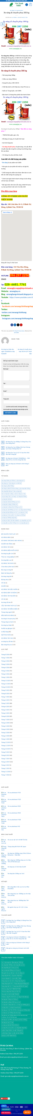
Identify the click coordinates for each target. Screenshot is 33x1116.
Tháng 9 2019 (5, 752)
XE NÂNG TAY (5, 547)
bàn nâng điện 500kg (25, 488)
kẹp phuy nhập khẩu (17, 975)
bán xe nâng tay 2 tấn (20, 493)
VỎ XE (3, 599)
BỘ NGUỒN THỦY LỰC (8, 534)
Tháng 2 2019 (5, 765)
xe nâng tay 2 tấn (23, 512)
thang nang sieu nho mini (8, 980)
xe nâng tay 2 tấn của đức (8, 515)
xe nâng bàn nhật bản (7, 499)
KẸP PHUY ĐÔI (6, 635)
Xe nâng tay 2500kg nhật (24, 1010)
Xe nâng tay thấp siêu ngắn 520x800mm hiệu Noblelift (8, 351)
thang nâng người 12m (7, 983)
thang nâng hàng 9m (20, 980)
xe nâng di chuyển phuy (15, 1007)
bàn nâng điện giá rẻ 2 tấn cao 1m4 (10, 967)
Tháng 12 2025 (5, 680)
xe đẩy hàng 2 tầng (6, 1033)
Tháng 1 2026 (5, 677)
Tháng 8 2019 (5, 755)
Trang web (6, 399)
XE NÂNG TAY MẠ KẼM (8, 596)
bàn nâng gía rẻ (20, 480)
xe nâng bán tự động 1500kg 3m (9, 504)
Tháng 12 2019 (5, 742)
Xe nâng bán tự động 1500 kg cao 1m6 (11, 1002)
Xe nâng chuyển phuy (8, 146)
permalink (16, 332)
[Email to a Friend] (18, 324)
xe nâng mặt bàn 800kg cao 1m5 (9, 512)
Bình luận (6, 369)
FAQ (17, 1111)
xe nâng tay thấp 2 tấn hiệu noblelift (10, 520)
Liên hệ (29, 1109)
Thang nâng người (6, 612)
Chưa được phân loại (7, 566)
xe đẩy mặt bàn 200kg (17, 1033)
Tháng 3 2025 (5, 710)
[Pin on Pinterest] (21, 324)
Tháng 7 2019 (5, 758)
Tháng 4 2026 (5, 667)
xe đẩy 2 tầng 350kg (7, 1030)
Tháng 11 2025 (5, 683)
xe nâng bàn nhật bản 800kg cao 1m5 (11, 501)
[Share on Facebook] (11, 324)
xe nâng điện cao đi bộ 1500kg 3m (10, 523)
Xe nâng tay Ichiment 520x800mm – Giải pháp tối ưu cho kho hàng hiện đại (18, 459)
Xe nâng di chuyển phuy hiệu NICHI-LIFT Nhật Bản (25, 351)
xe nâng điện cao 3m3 (25, 520)
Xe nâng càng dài (6, 576)
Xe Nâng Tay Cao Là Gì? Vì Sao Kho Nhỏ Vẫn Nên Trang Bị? (17, 453)
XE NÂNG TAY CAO (7, 638)
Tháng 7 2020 (5, 719)
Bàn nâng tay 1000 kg (17, 962)
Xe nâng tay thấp (6, 625)
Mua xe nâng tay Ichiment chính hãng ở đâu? (17, 464)
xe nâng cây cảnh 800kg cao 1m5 (10, 509)
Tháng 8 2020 (5, 716)
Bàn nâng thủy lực (6, 644)
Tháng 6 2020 (5, 723)
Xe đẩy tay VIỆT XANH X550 (9, 1035)
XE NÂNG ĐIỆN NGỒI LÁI (9, 550)
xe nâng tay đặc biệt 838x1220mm (10, 1025)
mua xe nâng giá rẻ (6, 978)
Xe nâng (5, 162)
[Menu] (2, 5)
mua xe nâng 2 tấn (6, 496)
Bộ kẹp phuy (5, 579)
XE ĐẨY (3, 586)
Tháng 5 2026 (5, 664)
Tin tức (24, 1109)
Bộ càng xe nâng (6, 570)
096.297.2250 (18, 1054)
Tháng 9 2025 (5, 690)
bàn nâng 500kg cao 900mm (8, 480)
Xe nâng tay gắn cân (7, 553)
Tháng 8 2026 (5, 654)
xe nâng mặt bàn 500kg (24, 509)
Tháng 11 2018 (5, 771)
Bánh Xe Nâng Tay (6, 573)
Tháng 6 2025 (5, 700)
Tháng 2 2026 (5, 674)
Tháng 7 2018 (5, 775)
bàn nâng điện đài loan (7, 491)
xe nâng (14, 496)
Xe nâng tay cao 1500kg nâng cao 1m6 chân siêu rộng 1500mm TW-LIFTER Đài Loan (14, 1016)
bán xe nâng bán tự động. (8, 493)
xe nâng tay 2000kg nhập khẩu (9, 517)
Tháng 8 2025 (5, 693)
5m (2, 962)
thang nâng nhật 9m (6, 986)
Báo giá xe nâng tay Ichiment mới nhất (17, 948)
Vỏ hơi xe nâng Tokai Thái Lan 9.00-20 (11, 991)
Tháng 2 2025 (5, 713)
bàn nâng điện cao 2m (19, 965)
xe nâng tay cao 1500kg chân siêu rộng (11, 1012)
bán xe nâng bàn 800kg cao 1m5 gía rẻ (11, 970)
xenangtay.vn (15, 291)
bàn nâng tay (5, 483)
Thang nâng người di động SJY (21, 983)
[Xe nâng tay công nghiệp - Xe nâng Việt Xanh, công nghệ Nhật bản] (16, 4)
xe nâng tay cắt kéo (7, 641)
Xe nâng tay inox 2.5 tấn (7, 1022)
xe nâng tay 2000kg (20, 515)
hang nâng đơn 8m (6, 975)
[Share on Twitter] (15, 324)
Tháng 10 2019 (5, 749)
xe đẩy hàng (4, 631)
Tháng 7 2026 (5, 657)
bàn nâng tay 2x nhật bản (15, 483)
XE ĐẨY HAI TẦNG (6, 544)
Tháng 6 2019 (5, 762)
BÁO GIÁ (27, 1112)
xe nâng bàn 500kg (21, 496)
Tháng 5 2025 (5, 703)
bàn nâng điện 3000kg (7, 965)
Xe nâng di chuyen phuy (16, 10)
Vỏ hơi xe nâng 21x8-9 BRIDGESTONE (11, 988)
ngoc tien (24, 17)
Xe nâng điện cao (6, 560)
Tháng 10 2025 (5, 687)
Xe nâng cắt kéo (6, 602)
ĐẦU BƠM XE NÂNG (7, 615)
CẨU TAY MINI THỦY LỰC (9, 605)
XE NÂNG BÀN (5, 537)
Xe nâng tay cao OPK (7, 1019)
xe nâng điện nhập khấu (20, 1027)
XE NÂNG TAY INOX (7, 563)
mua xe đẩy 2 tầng (16, 978)
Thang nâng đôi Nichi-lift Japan (20, 986)
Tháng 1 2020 (5, 739)
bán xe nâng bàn (17, 491)
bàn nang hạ (8, 962)
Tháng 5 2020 (5, 726)
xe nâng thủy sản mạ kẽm (8, 1027)
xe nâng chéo (5, 1007)
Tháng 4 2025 (5, 706)
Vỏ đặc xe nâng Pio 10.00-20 (9, 996)
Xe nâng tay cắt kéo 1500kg (20, 1019)
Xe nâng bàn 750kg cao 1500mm (10, 999)
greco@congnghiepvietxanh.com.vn (16, 1057)
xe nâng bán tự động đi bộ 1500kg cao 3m (12, 507)
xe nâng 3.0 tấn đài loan (22, 996)
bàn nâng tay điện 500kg (8, 485)
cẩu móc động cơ (20, 973)
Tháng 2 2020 (5, 736)
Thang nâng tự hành (7, 622)
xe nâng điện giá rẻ (24, 523)
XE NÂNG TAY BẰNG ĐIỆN (9, 609)
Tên (4, 383)
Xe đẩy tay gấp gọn (6, 628)
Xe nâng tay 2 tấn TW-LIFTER (9, 1010)
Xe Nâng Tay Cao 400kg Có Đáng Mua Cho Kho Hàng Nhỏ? (18, 442)
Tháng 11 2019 (5, 745)
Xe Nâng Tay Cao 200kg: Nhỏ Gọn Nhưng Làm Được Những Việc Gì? (18, 448)
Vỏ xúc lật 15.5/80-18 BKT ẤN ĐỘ (10, 994)
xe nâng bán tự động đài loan (8, 1004)
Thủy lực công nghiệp (7, 557)
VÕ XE (3, 583)
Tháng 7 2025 (5, 697)
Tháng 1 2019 (5, 768)
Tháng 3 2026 (5, 671)
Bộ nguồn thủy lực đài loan (8, 973)
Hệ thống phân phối (14, 1109)
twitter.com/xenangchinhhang (14, 312)
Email (5, 391)
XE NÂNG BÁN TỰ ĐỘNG (9, 592)
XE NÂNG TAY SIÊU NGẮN (9, 589)
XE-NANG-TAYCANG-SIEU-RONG (11, 540)
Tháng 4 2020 (5, 729)
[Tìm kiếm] (26, 4)
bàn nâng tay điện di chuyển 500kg (10, 488)
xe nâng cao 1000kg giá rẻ (23, 1004)
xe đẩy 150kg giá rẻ (18, 1030)
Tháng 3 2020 (5, 732)
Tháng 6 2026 (5, 661)
